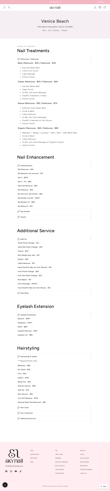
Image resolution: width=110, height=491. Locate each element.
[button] (4, 7)
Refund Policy (59, 473)
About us (83, 450)
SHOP (31, 450)
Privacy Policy (60, 465)
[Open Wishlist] (100, 7)
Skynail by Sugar (51, 486)
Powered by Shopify (62, 486)
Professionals (84, 462)
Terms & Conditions (61, 462)
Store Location (84, 458)
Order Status (59, 454)
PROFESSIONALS (34, 454)
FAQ (56, 450)
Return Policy (59, 469)
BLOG (31, 462)
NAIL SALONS (33, 458)
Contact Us (83, 473)
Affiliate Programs (86, 469)
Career (82, 454)
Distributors (84, 465)
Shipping (58, 458)
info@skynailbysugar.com (14, 466)
